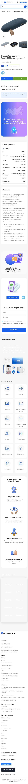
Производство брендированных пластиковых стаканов (13, 687)
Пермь (2, 746)
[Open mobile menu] (1, 2)
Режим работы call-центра (9, 752)
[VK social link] (13, 89)
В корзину (6, 78)
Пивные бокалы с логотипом (8, 700)
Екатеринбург (4, 720)
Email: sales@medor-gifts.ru (8, 774)
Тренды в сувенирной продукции (9, 673)
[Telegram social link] (15, 89)
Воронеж (3, 743)
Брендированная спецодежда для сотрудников (13, 697)
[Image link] (8, 633)
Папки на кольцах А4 (6, 711)
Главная (3, 11)
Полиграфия (4, 706)
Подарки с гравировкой (7, 695)
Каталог (3, 660)
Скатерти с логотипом (6, 665)
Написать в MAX (8, 769)
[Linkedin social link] (9, 89)
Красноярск (4, 725)
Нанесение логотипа (6, 663)
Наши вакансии (5, 678)
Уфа (2, 733)
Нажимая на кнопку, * (13, 323)
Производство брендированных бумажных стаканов (12, 691)
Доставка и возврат (6, 668)
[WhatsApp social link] (11, 89)
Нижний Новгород (5, 728)
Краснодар (4, 738)
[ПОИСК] (25, 6)
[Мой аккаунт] (17, 2)
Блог (2, 670)
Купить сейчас (20, 78)
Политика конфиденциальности (9, 675)
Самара (3, 735)
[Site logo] (8, 2)
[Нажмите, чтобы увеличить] (4, 37)
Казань (3, 723)
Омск (2, 741)
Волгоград (3, 748)
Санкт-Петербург (5, 717)
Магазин (9, 11)
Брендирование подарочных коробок (11, 709)
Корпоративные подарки (20, 11)
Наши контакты (5, 681)
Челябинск (4, 730)
